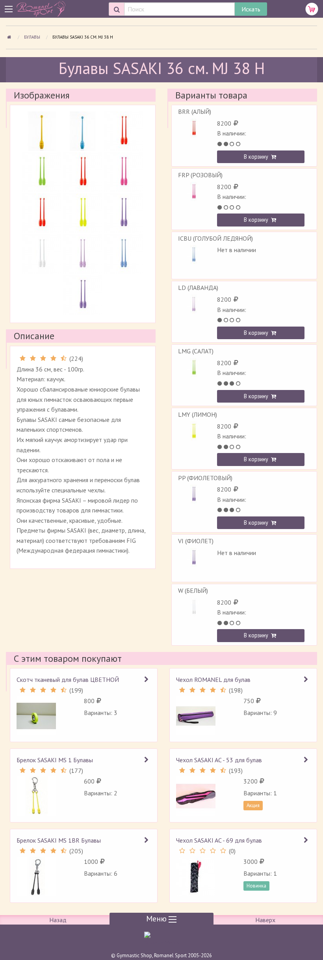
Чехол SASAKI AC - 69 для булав (219, 840)
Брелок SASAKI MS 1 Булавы (55, 760)
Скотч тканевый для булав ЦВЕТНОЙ (68, 679)
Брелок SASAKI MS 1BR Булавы (59, 840)
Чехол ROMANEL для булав (213, 679)
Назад (58, 920)
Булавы (32, 37)
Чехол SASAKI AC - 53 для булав (219, 760)
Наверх (265, 920)
